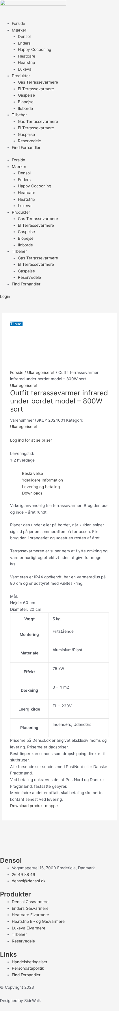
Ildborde (25, 108)
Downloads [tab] (32, 493)
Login (5, 296)
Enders (24, 43)
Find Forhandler (26, 147)
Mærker (19, 30)
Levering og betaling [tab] (41, 486)
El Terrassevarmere (36, 88)
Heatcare (26, 56)
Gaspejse (26, 95)
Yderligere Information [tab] (42, 480)
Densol (24, 36)
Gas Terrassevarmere (38, 82)
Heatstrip (26, 62)
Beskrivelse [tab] (32, 473)
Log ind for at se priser (31, 440)
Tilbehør (19, 114)
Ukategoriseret (41, 372)
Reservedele (29, 141)
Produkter (21, 75)
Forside (18, 23)
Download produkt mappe (34, 805)
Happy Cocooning (34, 49)
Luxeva (24, 69)
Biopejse (26, 101)
